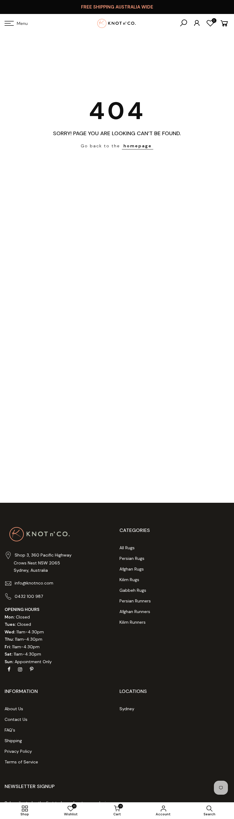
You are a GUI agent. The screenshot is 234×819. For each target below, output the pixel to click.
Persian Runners (135, 601)
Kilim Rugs (129, 579)
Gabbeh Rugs (132, 590)
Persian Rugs (131, 558)
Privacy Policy (18, 751)
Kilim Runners (132, 622)
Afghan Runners (134, 611)
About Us (14, 708)
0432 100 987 (29, 596)
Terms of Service (21, 762)
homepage (137, 146)
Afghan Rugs (131, 569)
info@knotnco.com (34, 583)
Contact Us (16, 719)
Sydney (126, 708)
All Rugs (127, 547)
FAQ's (10, 730)
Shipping (13, 740)
